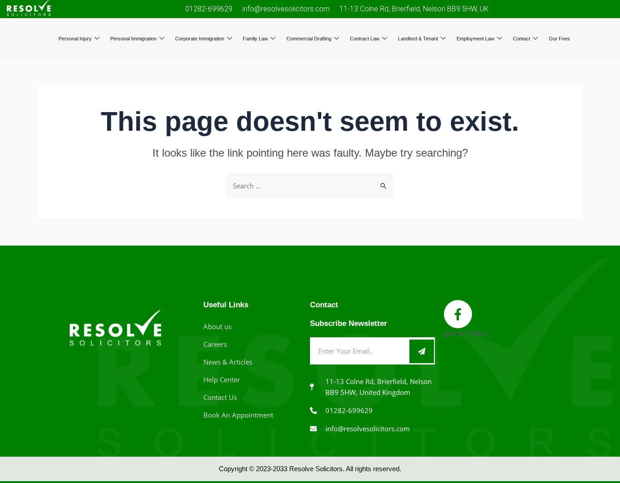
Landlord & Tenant (418, 38)
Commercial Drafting (308, 38)
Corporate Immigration (199, 38)
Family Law (255, 38)
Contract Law (364, 38)
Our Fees (559, 38)
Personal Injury (75, 38)
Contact (521, 38)
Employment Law (475, 38)
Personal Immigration (133, 38)
